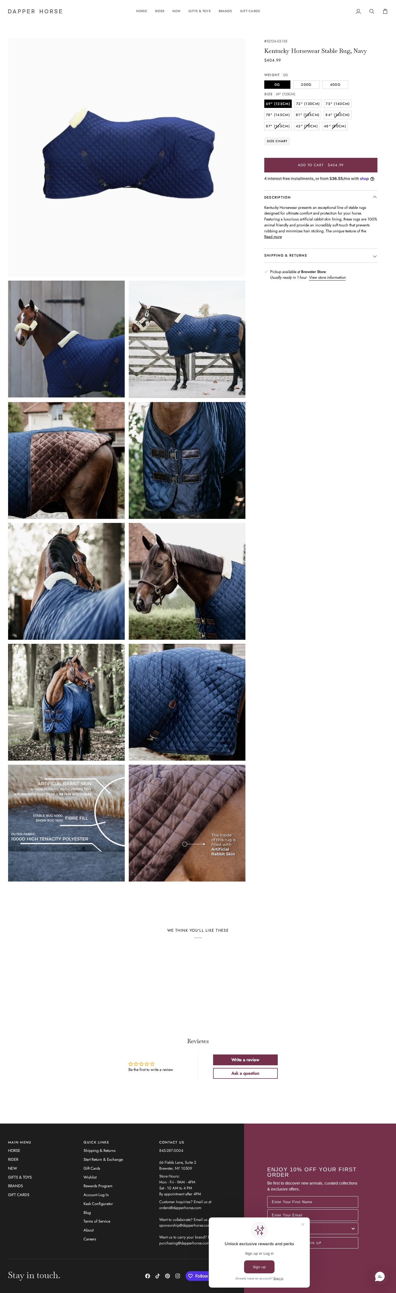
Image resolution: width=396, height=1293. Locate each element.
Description (277, 197)
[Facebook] (147, 1276)
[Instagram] (177, 1276)
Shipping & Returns (100, 1150)
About (88, 1230)
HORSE (14, 1150)
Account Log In (96, 1194)
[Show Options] (353, 1228)
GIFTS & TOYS (20, 1177)
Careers (90, 1239)
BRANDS (15, 1186)
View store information (327, 277)
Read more (273, 236)
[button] (141, 11)
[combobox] (311, 1228)
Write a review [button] (245, 1060)
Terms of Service (97, 1221)
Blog (87, 1212)
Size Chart (277, 141)
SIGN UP (312, 1242)
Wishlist (90, 1177)
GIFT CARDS (18, 1194)
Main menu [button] (20, 1142)
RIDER (13, 1159)
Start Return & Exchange (103, 1159)
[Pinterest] (167, 1276)
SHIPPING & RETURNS (285, 255)
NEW (12, 1168)
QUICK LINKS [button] (96, 1142)
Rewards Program (98, 1186)
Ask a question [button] (245, 1073)
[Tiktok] (157, 1276)
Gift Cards (92, 1168)
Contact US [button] (172, 1142)
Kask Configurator (98, 1203)
